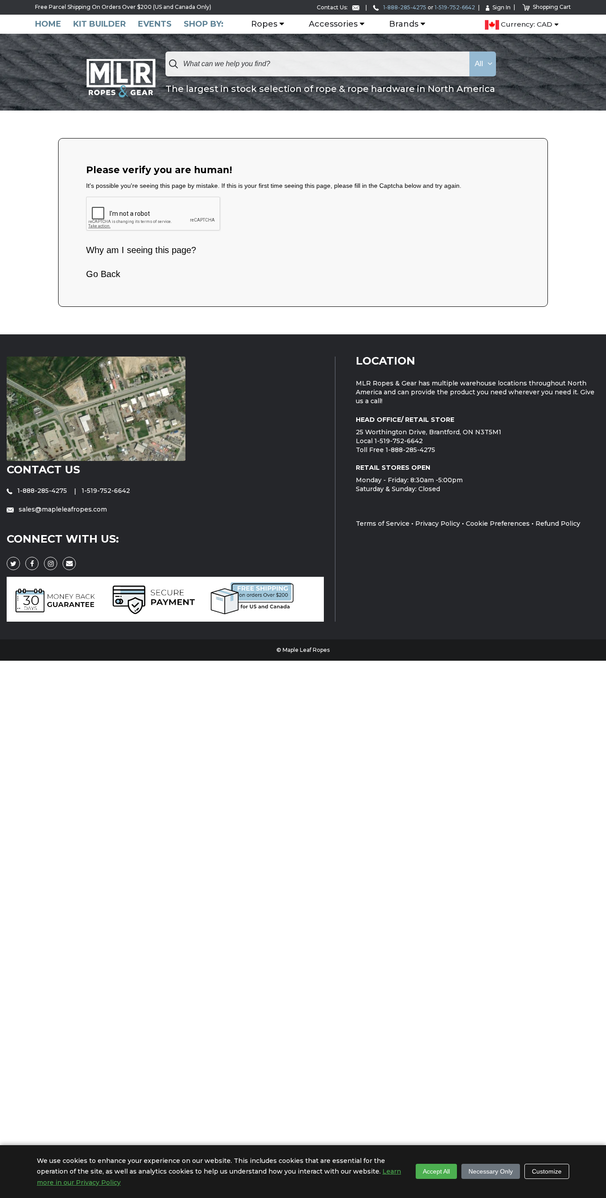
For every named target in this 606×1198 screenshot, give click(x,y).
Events (155, 24)
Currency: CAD (525, 24)
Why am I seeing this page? (141, 250)
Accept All (436, 1171)
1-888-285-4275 (404, 7)
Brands (403, 24)
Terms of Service (382, 524)
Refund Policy (557, 524)
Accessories (333, 24)
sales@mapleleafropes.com (62, 509)
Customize (547, 1171)
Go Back (103, 274)
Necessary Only (490, 1171)
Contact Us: (333, 7)
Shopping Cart (552, 7)
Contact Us (43, 469)
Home (48, 24)
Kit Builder (99, 24)
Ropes (264, 24)
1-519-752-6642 (455, 7)
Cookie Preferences (498, 524)
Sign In (501, 7)
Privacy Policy (437, 524)
